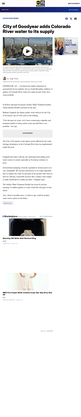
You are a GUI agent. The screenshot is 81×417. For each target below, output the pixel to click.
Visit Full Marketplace (46, 216)
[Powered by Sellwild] (50, 331)
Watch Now (73, 3)
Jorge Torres (13, 79)
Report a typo (8, 203)
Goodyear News (11, 18)
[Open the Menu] (3, 3)
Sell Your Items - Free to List (26, 216)
